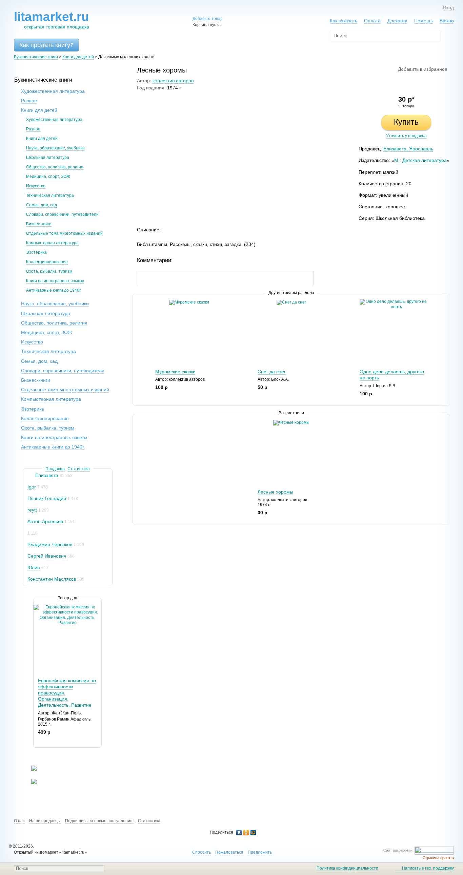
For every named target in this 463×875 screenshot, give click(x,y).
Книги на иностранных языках (55, 280)
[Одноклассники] (246, 832)
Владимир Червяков (49, 544)
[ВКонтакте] (239, 832)
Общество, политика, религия (54, 167)
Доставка (397, 20)
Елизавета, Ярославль (408, 148)
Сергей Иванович (46, 556)
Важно (447, 20)
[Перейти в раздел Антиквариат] (30, 782)
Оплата (372, 20)
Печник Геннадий (46, 498)
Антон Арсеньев (45, 521)
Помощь (423, 20)
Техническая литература (50, 195)
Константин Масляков (51, 579)
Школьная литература (47, 157)
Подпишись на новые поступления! (99, 820)
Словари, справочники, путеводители (62, 214)
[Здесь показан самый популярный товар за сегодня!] (37, 607)
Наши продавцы (45, 820)
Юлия (33, 567)
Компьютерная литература (52, 243)
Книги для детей (78, 57)
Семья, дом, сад (41, 205)
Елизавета (46, 475)
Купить (406, 122)
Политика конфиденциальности (347, 868)
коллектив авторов (173, 80)
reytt (32, 510)
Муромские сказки (175, 371)
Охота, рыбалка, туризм (49, 271)
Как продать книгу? (46, 45)
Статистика (78, 468)
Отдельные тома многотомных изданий (64, 233)
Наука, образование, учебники (55, 148)
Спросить (201, 852)
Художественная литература (53, 91)
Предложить (260, 852)
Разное (29, 100)
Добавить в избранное (422, 69)
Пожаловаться (229, 852)
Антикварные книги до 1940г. (53, 290)
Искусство (35, 186)
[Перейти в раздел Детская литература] (30, 769)
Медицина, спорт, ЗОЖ (48, 176)
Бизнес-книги (39, 224)
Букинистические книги (36, 57)
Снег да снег (272, 371)
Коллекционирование (47, 261)
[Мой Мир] (253, 832)
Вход (448, 7)
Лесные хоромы (275, 492)
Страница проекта (438, 858)
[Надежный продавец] (30, 475)
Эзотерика (36, 252)
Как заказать (343, 20)
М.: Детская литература (420, 160)
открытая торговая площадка (51, 19)
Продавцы (55, 468)
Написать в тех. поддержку (428, 868)
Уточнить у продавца (406, 135)
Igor (31, 486)
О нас (19, 820)
